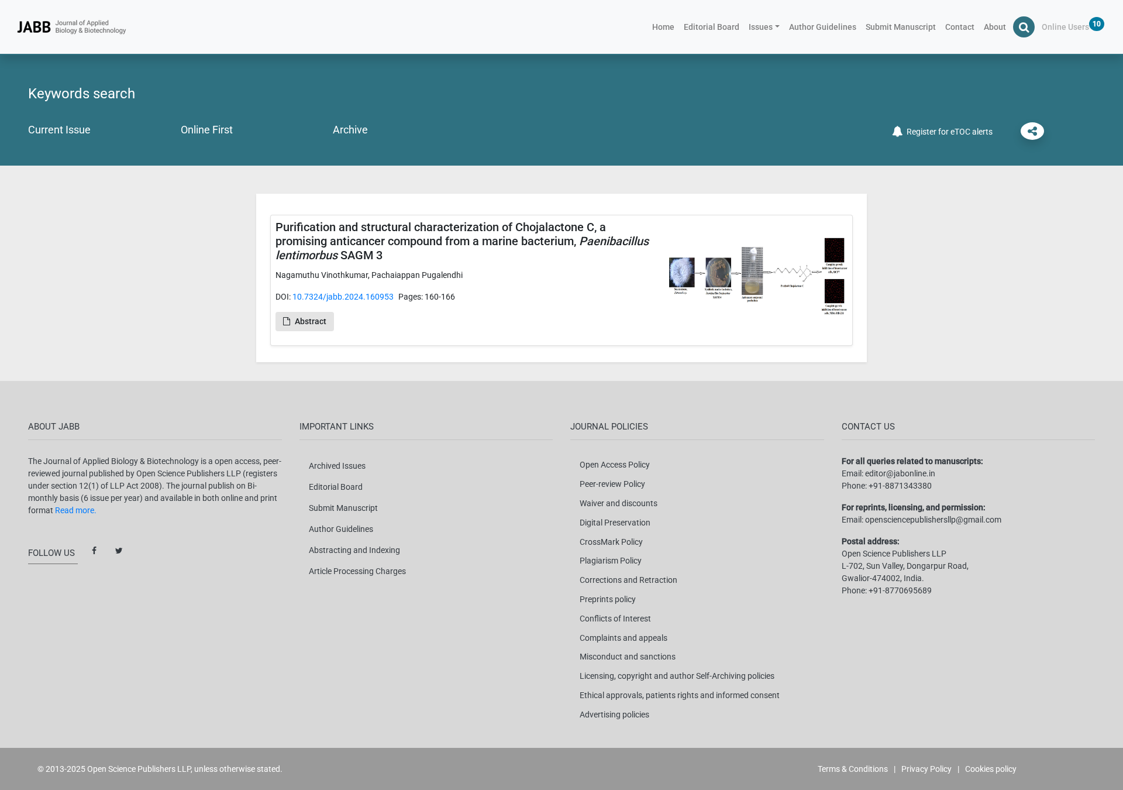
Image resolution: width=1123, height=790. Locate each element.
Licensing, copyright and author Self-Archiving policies (677, 676)
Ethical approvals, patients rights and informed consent (680, 695)
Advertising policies (614, 714)
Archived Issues (337, 465)
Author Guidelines (822, 27)
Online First (207, 129)
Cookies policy (991, 769)
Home (665, 27)
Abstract (310, 321)
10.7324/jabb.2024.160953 (343, 296)
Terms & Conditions (853, 769)
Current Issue (59, 129)
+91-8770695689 (900, 590)
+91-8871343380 (900, 485)
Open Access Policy (615, 464)
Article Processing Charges (357, 571)
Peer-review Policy (612, 484)
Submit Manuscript (901, 27)
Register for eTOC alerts (948, 131)
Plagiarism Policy (611, 560)
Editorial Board (711, 27)
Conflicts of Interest (615, 618)
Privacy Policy (926, 769)
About (995, 27)
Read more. (76, 510)
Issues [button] (761, 27)
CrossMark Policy (611, 542)
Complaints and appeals (623, 638)
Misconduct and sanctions (628, 656)
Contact (959, 27)
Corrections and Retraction (628, 580)
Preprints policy (608, 599)
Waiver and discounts (618, 503)
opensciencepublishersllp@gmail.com (933, 519)
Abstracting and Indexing (354, 550)
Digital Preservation (615, 522)
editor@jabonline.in (900, 473)
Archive (350, 129)
